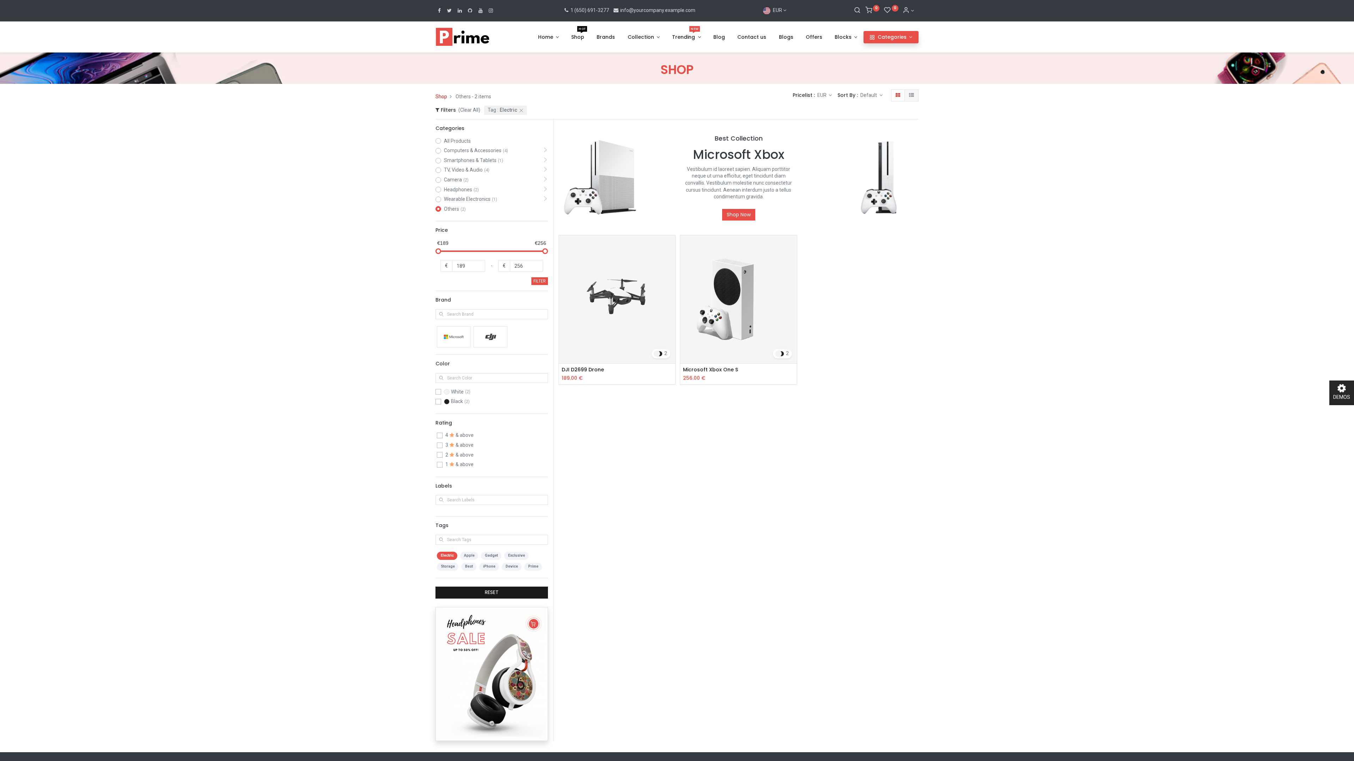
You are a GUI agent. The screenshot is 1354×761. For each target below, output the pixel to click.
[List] (911, 95)
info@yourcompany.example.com (657, 10)
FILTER (539, 281)
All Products (457, 141)
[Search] (857, 10)
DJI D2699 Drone (583, 369)
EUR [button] (822, 95)
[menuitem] (577, 37)
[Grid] (898, 95)
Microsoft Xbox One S (710, 369)
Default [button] (869, 95)
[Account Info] (908, 10)
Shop (441, 96)
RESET (492, 592)
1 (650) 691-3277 (589, 10)
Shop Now (739, 214)
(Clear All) (469, 110)
